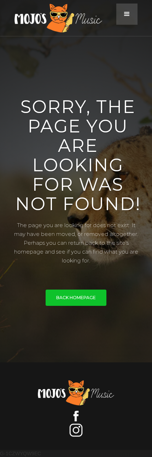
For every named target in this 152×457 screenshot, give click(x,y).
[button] (127, 14)
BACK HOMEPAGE (76, 297)
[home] (63, 18)
